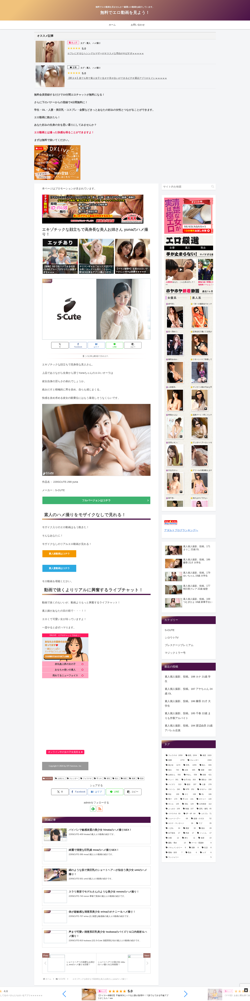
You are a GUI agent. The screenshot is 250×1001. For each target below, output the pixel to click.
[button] (64, 994)
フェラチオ (87, 778)
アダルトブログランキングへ (181, 530)
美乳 (108, 778)
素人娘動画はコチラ (59, 553)
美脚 (133, 778)
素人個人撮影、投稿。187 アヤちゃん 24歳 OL (189, 691)
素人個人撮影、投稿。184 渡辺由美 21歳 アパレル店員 (189, 728)
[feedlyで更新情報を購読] (93, 809)
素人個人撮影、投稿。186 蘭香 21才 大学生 (188, 703)
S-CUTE (48, 778)
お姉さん (61, 778)
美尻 (125, 778)
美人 (116, 778)
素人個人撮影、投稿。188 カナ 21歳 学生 (188, 679)
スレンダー (73, 778)
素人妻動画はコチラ (59, 568)
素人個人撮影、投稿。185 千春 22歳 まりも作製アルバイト (188, 715)
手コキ (99, 778)
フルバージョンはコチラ (96, 500)
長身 (142, 778)
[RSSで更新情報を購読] (100, 809)
